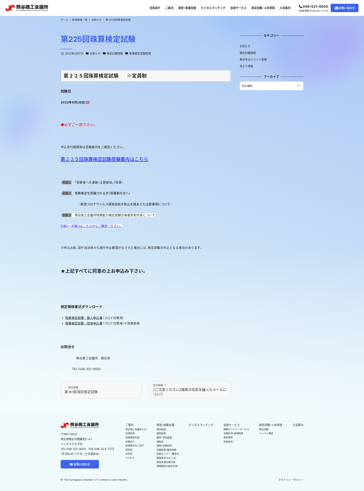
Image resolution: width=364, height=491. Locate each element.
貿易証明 (228, 441)
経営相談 (161, 429)
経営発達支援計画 (166, 462)
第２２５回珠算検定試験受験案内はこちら (104, 159)
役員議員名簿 (133, 437)
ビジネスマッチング (201, 424)
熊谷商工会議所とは (136, 429)
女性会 (129, 453)
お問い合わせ (347, 7)
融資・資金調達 (164, 437)
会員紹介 (130, 441)
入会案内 (298, 424)
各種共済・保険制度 (233, 433)
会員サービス (232, 424)
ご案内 (130, 424)
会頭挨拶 (130, 433)
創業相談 (161, 433)
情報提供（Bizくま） (167, 458)
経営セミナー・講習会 (168, 453)
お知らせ (95, 53)
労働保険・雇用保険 (167, 449)
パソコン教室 (266, 433)
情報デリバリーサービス (236, 429)
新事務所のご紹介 (135, 445)
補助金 (160, 441)
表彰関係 (228, 437)
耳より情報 (246, 66)
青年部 (129, 449)
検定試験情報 (115, 53)
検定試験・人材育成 (270, 424)
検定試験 (263, 429)
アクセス (130, 458)
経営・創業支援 (165, 424)
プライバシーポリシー (290, 479)
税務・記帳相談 (164, 445)
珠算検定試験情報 (140, 53)
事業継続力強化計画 (167, 466)
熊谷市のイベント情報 (253, 59)
